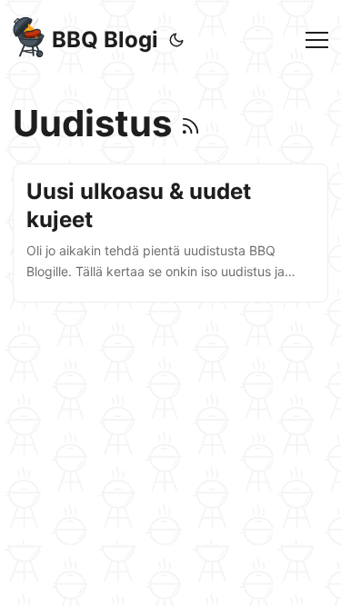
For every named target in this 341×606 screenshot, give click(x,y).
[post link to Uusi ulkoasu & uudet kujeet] (170, 233)
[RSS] (190, 123)
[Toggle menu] (317, 40)
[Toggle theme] (176, 40)
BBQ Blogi (105, 39)
